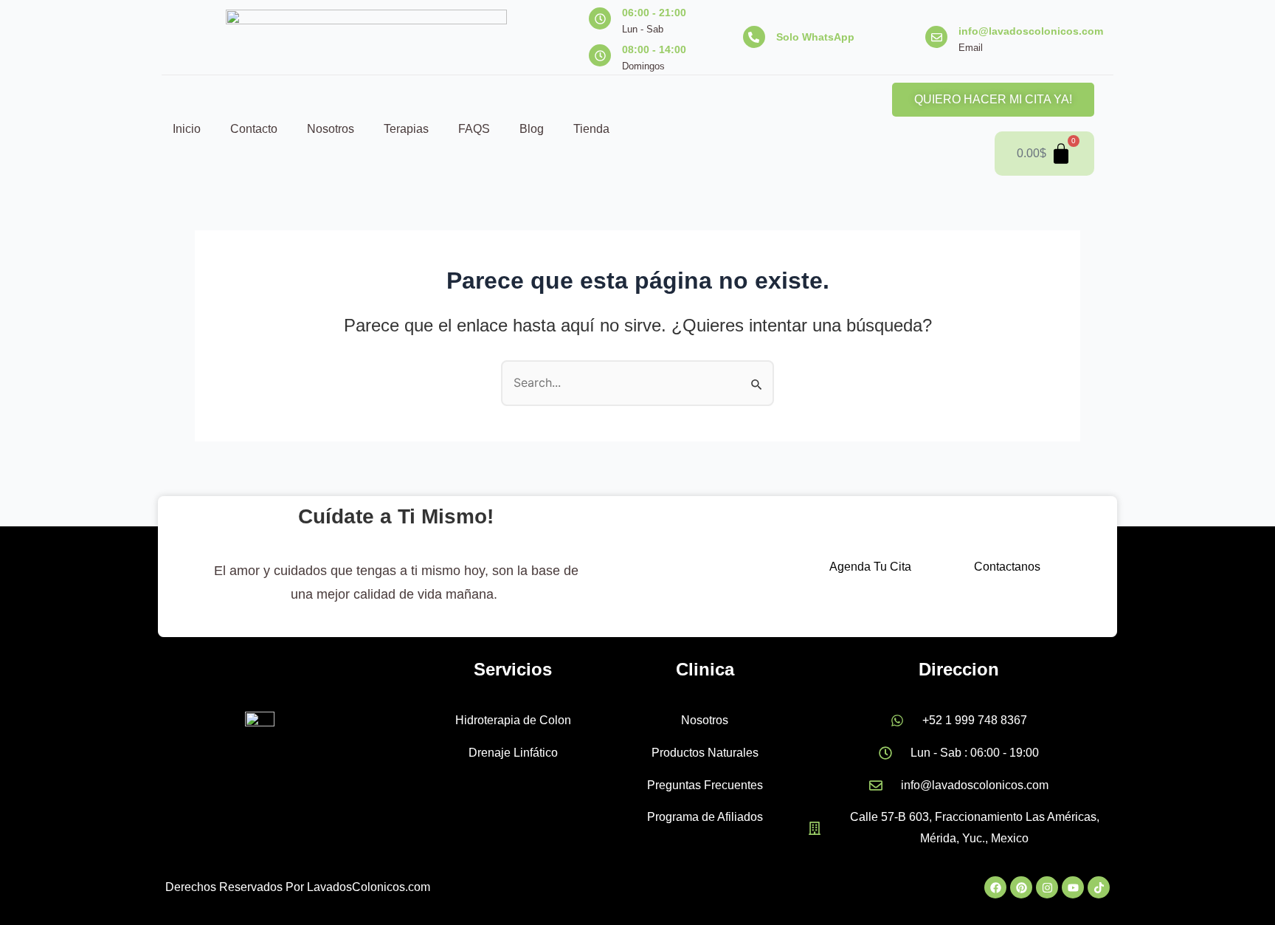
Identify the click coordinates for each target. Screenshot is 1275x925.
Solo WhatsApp (815, 37)
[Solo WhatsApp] (754, 37)
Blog (531, 129)
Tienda (591, 129)
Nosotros (330, 129)
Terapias (406, 129)
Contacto (253, 129)
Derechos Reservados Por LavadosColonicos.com (297, 887)
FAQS (474, 129)
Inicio (187, 129)
